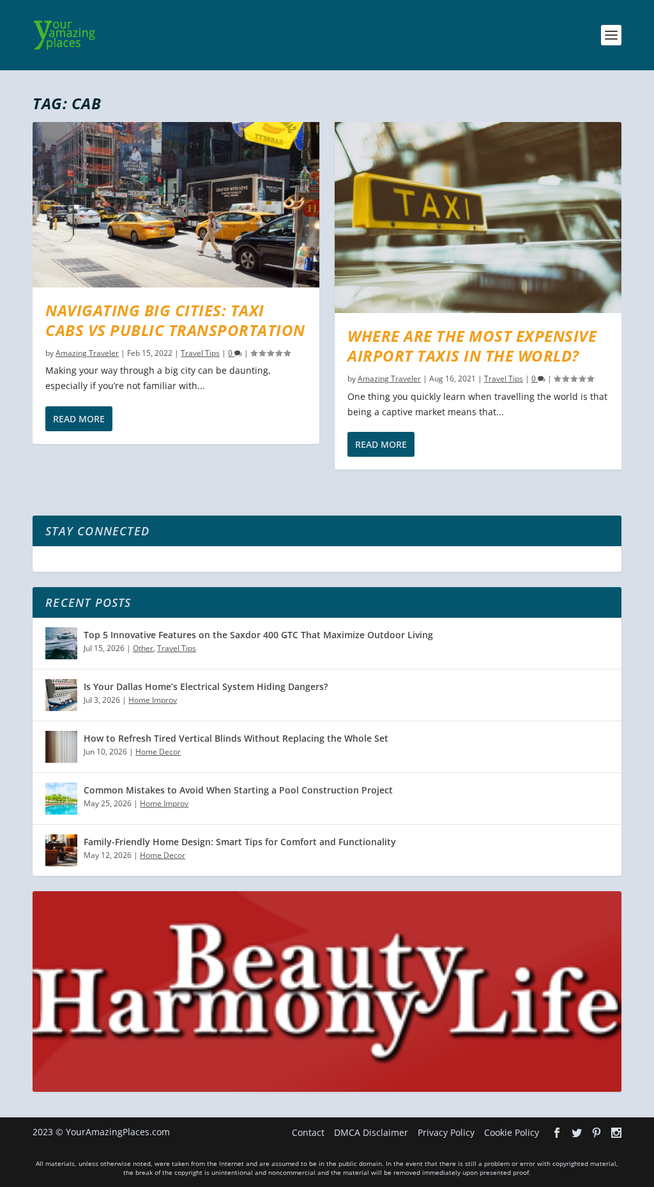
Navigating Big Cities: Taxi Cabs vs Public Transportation (175, 320)
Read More (79, 419)
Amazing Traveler (87, 353)
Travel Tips (200, 353)
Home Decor (158, 751)
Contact (308, 1132)
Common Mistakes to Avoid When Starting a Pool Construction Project (238, 790)
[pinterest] (596, 1133)
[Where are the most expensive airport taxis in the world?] (478, 217)
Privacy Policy (446, 1132)
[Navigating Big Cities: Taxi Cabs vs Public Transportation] (176, 204)
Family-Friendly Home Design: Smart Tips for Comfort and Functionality (240, 842)
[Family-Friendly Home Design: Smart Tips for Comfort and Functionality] (61, 850)
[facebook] (557, 1133)
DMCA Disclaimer (371, 1132)
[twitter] (577, 1133)
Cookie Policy (511, 1132)
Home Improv (152, 699)
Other (143, 648)
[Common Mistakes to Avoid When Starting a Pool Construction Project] (61, 799)
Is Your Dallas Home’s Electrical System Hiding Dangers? (206, 686)
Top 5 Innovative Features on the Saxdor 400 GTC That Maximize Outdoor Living (258, 635)
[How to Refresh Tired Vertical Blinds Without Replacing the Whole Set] (61, 747)
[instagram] (616, 1133)
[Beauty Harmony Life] (327, 1088)
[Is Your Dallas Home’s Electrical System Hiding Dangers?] (61, 695)
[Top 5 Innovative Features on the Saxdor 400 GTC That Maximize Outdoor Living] (61, 643)
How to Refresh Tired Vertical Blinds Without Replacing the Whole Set (236, 738)
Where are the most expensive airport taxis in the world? (472, 345)
